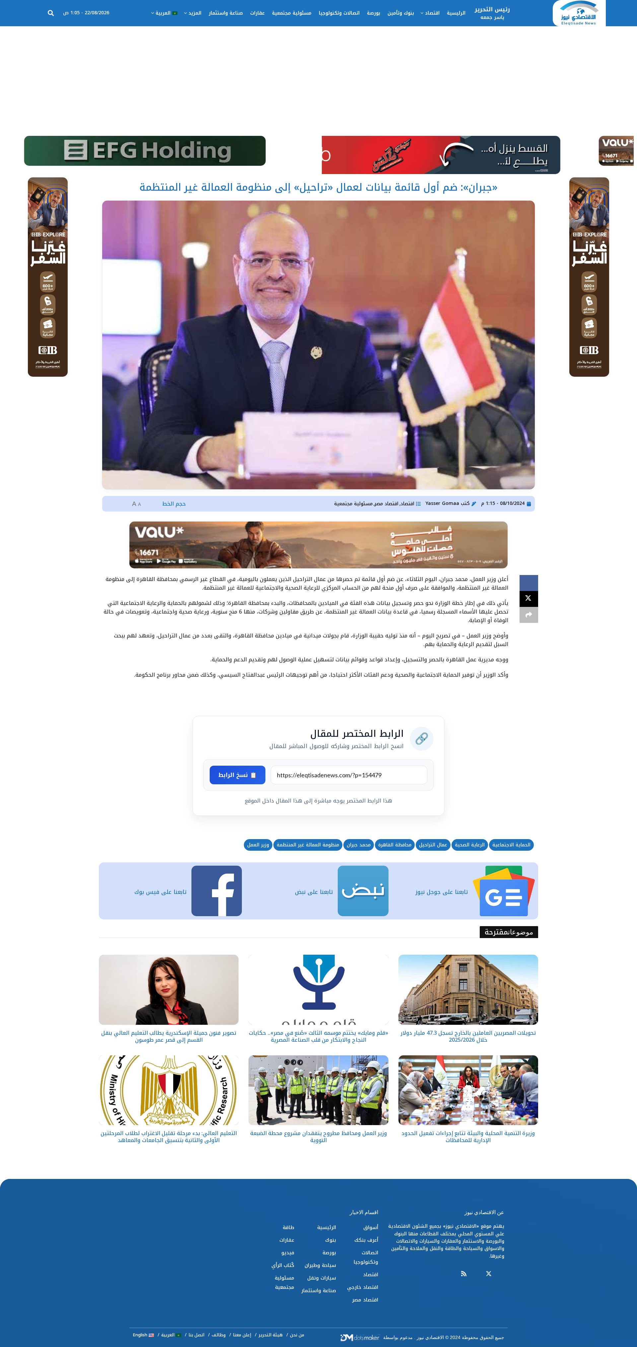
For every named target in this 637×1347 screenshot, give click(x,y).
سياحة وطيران (320, 1265)
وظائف (219, 1335)
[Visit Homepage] (579, 13)
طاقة (288, 1227)
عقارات (257, 13)
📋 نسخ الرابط (237, 775)
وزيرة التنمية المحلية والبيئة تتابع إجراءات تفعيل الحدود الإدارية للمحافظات (468, 1136)
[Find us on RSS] (463, 1274)
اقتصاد (432, 13)
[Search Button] (51, 13)
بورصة (373, 13)
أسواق (370, 1227)
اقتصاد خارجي (362, 1287)
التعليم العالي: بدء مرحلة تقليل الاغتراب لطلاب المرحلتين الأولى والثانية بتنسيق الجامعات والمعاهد (169, 1136)
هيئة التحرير (270, 1335)
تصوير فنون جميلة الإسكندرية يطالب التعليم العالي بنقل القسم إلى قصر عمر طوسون (168, 1036)
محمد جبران (359, 844)
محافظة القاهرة (394, 844)
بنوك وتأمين (401, 13)
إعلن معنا (242, 1335)
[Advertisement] (318, 76)
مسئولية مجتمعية (292, 13)
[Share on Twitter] (529, 599)
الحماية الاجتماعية (511, 844)
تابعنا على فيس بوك (160, 892)
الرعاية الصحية (470, 844)
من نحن (297, 1335)
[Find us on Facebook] (501, 1274)
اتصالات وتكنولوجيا (339, 13)
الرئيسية (456, 13)
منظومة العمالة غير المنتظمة (308, 844)
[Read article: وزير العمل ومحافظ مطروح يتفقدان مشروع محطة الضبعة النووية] (318, 1090)
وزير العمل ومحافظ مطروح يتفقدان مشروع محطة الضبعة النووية (318, 1136)
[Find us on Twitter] (489, 1274)
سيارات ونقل (321, 1278)
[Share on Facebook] (529, 583)
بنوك (330, 1240)
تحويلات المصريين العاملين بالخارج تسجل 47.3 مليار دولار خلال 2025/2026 (468, 1036)
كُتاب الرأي (282, 1265)
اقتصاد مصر (386, 503)
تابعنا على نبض (314, 892)
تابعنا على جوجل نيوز (441, 892)
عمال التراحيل (433, 844)
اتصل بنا (196, 1335)
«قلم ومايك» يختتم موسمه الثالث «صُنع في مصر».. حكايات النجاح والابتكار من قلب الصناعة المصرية (318, 1036)
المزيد (194, 13)
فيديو (287, 1252)
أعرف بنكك (366, 1240)
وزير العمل (258, 844)
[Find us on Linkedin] (476, 1274)
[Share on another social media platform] (529, 615)
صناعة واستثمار (226, 13)
